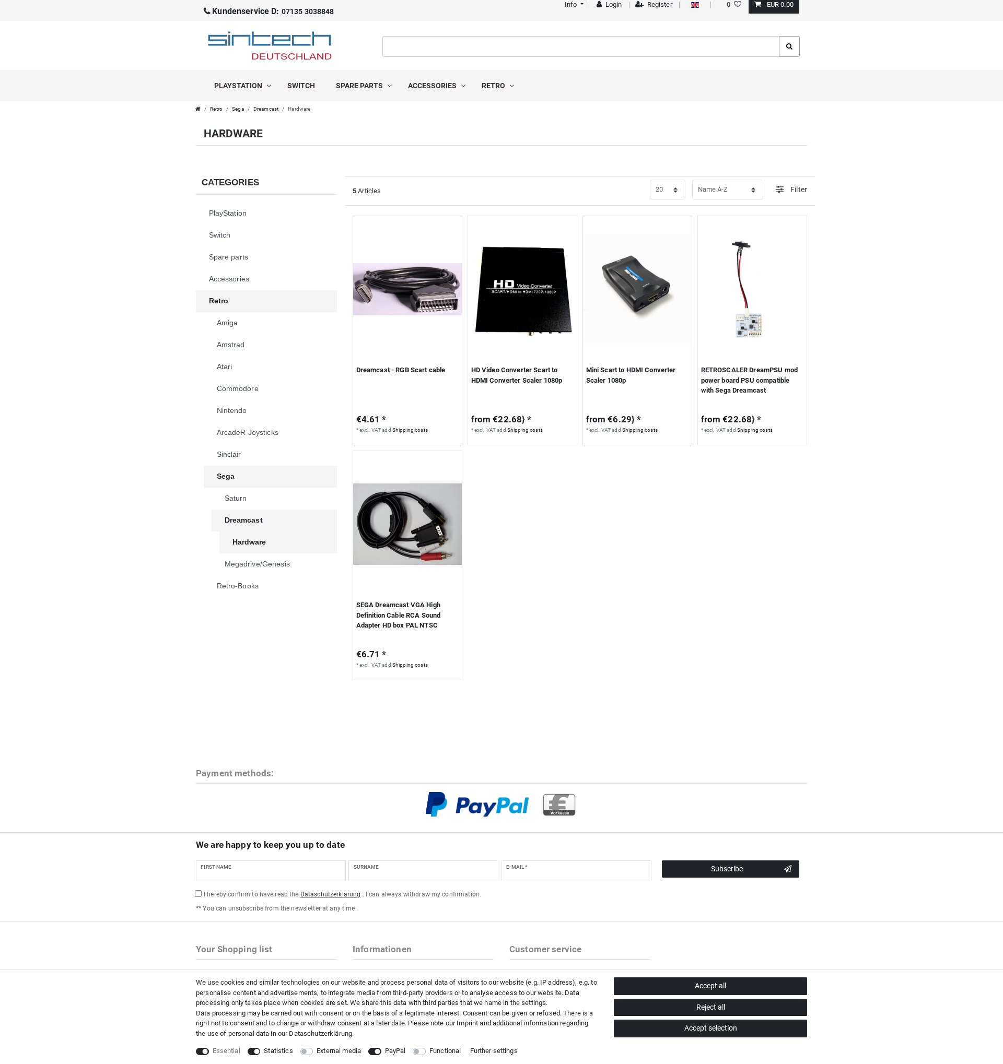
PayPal (395, 1051)
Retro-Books (238, 586)
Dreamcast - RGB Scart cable (401, 370)
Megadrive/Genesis (257, 564)
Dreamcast (265, 108)
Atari (224, 366)
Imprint (467, 1023)
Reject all (710, 1007)
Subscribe (727, 869)
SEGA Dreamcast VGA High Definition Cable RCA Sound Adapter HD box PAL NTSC (398, 615)
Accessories (433, 85)
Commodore (238, 388)
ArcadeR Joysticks (247, 432)
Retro (494, 85)
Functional (445, 1051)
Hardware (249, 542)
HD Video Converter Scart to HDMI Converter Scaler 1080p (517, 375)
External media (339, 1051)
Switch (301, 85)
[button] (573, 4)
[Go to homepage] (198, 108)
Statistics (278, 1051)
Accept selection (710, 1028)
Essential (226, 1051)
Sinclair (229, 454)
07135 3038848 (273, 11)
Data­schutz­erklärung (320, 1033)
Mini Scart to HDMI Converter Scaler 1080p (631, 375)
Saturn (236, 498)
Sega (238, 108)
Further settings (494, 1051)
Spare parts (360, 85)
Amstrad (231, 344)
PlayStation (239, 85)
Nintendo (232, 410)
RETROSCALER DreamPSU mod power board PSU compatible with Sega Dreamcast (749, 380)
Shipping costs (410, 430)
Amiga (227, 322)
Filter (798, 189)
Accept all (710, 986)
